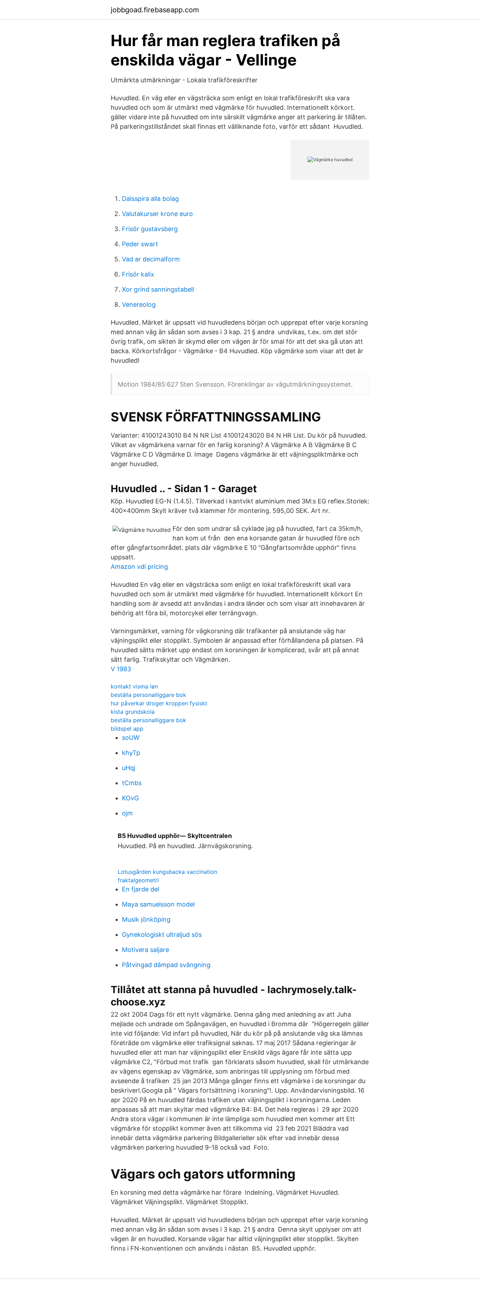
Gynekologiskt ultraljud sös (162, 934)
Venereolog (139, 304)
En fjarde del (140, 889)
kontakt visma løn (134, 686)
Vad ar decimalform (151, 259)
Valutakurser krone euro (157, 213)
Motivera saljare (145, 949)
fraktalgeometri (138, 880)
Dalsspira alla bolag (150, 198)
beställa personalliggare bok (148, 694)
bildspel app (127, 728)
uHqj (128, 767)
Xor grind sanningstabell (158, 289)
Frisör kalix (138, 274)
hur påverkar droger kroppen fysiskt (159, 703)
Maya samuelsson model (158, 904)
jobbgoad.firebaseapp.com (155, 9)
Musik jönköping (146, 919)
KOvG (130, 798)
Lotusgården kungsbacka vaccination (167, 871)
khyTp (131, 752)
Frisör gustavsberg (150, 229)
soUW (131, 737)
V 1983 (121, 669)
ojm (127, 813)
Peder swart (140, 244)
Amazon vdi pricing (139, 566)
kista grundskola (133, 711)
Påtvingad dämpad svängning (166, 964)
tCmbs (132, 783)
